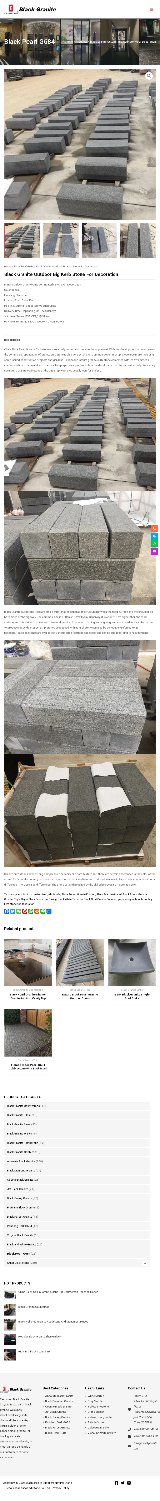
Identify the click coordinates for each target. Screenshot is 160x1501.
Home (7, 266)
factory (27, 894)
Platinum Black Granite (21, 1207)
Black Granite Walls (19, 1133)
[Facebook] (116, 1483)
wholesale (54, 894)
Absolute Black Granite (21, 1161)
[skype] (154, 536)
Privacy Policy (60, 1488)
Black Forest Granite (19, 1216)
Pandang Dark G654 (19, 1226)
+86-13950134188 (146, 1429)
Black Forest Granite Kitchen (78, 894)
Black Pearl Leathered (109, 894)
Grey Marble (95, 1401)
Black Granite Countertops (23, 1105)
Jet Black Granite (17, 1189)
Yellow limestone (98, 1406)
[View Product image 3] (99, 240)
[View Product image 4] (138, 240)
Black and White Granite (21, 1244)
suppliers (16, 894)
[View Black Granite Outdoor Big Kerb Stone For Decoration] (22, 240)
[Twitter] (123, 1483)
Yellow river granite (100, 1417)
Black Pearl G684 (18, 1253)
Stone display (96, 1411)
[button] (149, 76)
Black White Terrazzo (70, 899)
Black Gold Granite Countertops (102, 899)
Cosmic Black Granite (20, 1179)
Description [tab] (12, 339)
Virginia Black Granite (20, 1235)
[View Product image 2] (60, 240)
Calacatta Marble (98, 1427)
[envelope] (154, 551)
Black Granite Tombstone (22, 1142)
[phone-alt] (154, 528)
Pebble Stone (96, 1422)
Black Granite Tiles (18, 1115)
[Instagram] (129, 1483)
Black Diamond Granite (21, 1170)
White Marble (96, 1396)
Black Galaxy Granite (19, 1198)
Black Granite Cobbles (20, 1152)
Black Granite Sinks (19, 1124)
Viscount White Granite (102, 1433)
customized (40, 894)
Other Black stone (18, 1262)
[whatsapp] (154, 543)
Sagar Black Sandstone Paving (39, 899)
